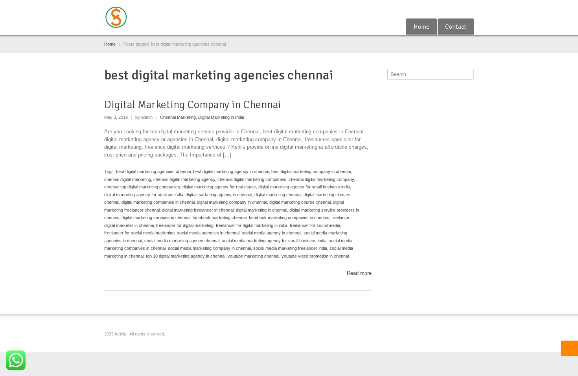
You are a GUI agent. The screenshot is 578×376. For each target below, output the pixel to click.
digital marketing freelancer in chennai (198, 210)
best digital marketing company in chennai (311, 171)
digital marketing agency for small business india (304, 186)
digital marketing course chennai (300, 202)
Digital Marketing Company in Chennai (192, 104)
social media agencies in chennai (208, 232)
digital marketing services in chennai (155, 217)
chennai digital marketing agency (184, 179)
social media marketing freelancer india (290, 248)
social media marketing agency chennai (181, 240)
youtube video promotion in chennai (315, 256)
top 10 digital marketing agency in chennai (185, 256)
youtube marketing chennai (253, 256)
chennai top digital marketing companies (142, 186)
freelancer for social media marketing (139, 232)
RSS (456, 9)
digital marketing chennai (277, 194)
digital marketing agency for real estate (219, 186)
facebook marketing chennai (220, 217)
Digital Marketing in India (221, 117)
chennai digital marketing (127, 179)
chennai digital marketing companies (251, 179)
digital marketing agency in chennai (219, 194)
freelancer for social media (315, 225)
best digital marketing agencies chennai (153, 171)
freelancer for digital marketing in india (251, 225)
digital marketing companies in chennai (158, 202)
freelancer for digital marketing (185, 225)
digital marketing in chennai (261, 210)
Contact (455, 27)
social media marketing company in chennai (209, 248)
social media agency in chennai (271, 232)
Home (421, 27)
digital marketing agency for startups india (143, 194)
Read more (359, 273)
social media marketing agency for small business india (274, 240)
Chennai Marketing (178, 117)
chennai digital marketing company (321, 179)
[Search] (468, 74)
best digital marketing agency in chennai (231, 171)
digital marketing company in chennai (232, 202)
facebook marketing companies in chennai (289, 217)
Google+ (443, 9)
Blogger (469, 9)
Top (569, 348)
